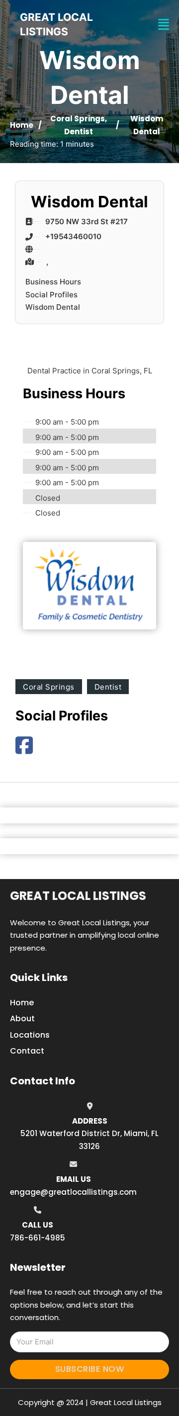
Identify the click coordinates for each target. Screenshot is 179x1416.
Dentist (78, 131)
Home (21, 125)
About (22, 1018)
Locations (30, 1035)
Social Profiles (51, 294)
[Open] (163, 24)
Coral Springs (77, 118)
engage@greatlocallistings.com (73, 1192)
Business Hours (53, 281)
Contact (27, 1051)
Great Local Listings (78, 895)
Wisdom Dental (52, 307)
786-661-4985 (37, 1238)
